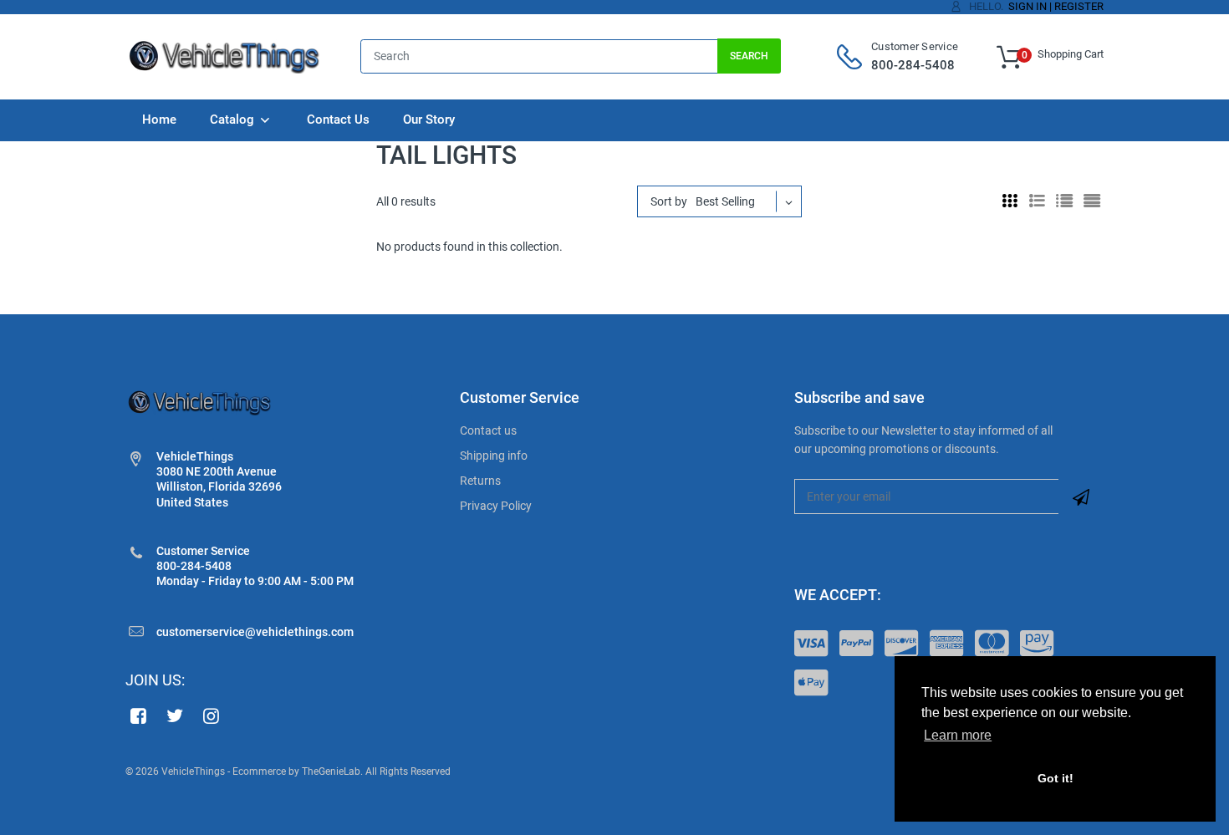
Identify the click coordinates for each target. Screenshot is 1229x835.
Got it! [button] (1055, 778)
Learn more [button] (958, 735)
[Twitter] (175, 715)
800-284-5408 (913, 65)
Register (1079, 6)
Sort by (668, 201)
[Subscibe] (1081, 496)
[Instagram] (212, 715)
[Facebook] (138, 715)
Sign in (1027, 6)
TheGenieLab (331, 771)
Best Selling (725, 201)
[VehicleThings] (225, 56)
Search (749, 56)
